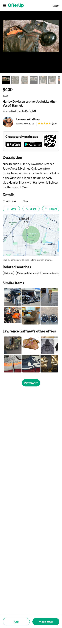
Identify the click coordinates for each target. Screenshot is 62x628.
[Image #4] (34, 80)
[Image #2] (15, 80)
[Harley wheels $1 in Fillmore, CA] (49, 315)
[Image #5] (43, 80)
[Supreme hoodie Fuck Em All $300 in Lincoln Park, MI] (49, 345)
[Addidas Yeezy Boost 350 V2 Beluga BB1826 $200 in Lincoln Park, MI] (12, 363)
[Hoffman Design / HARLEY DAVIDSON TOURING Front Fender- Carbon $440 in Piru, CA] (12, 297)
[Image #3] (24, 80)
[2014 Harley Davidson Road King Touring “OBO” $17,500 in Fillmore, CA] (12, 315)
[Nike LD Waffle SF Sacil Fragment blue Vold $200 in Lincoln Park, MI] (31, 363)
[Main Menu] (5, 5)
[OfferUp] (16, 5)
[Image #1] (6, 80)
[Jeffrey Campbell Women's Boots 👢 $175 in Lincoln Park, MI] (49, 363)
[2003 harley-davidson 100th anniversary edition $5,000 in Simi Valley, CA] (31, 297)
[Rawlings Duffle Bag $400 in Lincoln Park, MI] (31, 345)
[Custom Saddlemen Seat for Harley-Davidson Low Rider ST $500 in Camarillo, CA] (31, 315)
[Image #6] (52, 80)
